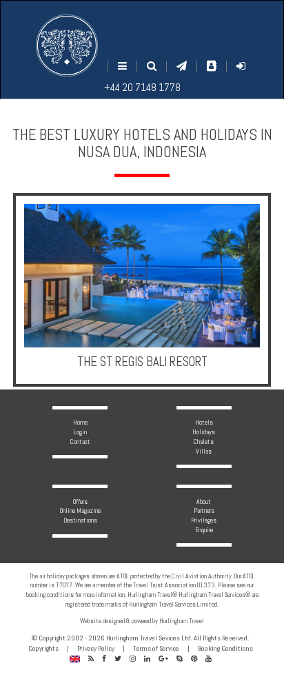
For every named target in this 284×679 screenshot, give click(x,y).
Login (80, 431)
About (203, 501)
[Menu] (122, 66)
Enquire (204, 529)
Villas (204, 451)
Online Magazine (80, 510)
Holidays (203, 431)
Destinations (80, 520)
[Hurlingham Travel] (67, 45)
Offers (80, 501)
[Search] (151, 66)
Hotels (204, 422)
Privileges (203, 520)
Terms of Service (156, 648)
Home (80, 422)
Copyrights (43, 648)
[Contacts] (211, 65)
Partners (204, 510)
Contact (80, 441)
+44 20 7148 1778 (142, 87)
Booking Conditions (225, 648)
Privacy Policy (95, 648)
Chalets (204, 441)
